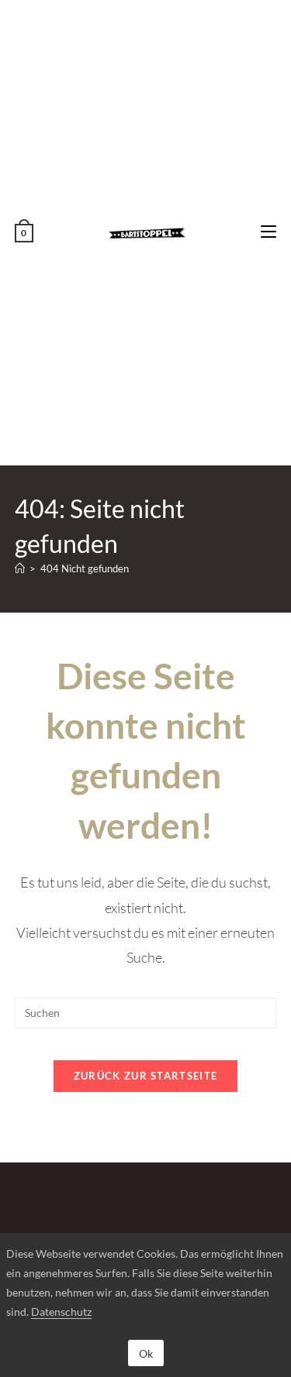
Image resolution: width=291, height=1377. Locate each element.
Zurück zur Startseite (145, 1076)
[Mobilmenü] (268, 232)
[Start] (20, 568)
